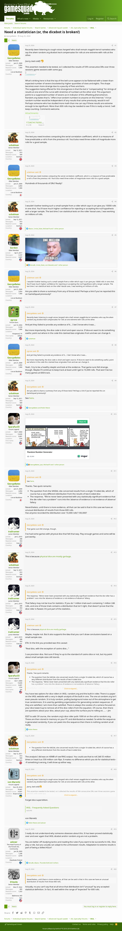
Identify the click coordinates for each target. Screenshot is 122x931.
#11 (115, 471)
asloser (13, 842)
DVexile (14, 882)
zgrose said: (31, 351)
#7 (115, 307)
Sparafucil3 (14, 426)
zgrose (13, 320)
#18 (115, 769)
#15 (115, 619)
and (39, 408)
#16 (115, 663)
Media (36, 18)
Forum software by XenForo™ (61, 929)
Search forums (20, 23)
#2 (115, 132)
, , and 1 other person (46, 229)
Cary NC (19, 543)
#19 (115, 829)
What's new (22, 18)
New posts (8, 23)
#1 (115, 45)
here (31, 398)
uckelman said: (33, 172)
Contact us (76, 924)
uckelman (14, 145)
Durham (19, 157)
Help (112, 924)
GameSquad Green (14, 924)
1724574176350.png (36, 122)
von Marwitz (14, 782)
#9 (115, 380)
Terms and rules (89, 924)
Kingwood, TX (17, 334)
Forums (10, 18)
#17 (115, 736)
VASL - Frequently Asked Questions (42, 807)
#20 (115, 869)
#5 (115, 235)
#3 (115, 166)
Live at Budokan (16, 72)
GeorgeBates (11, 36)
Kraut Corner (17, 794)
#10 (115, 414)
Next (14, 40)
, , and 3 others (43, 863)
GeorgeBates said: (34, 313)
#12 (115, 519)
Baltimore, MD (17, 896)
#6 (115, 271)
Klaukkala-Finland (16, 860)
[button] (30, 18)
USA (20, 438)
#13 (115, 552)
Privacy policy (102, 924)
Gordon (14, 247)
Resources (48, 18)
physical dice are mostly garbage (55, 556)
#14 (115, 586)
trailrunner (13, 531)
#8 (115, 345)
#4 (115, 201)
